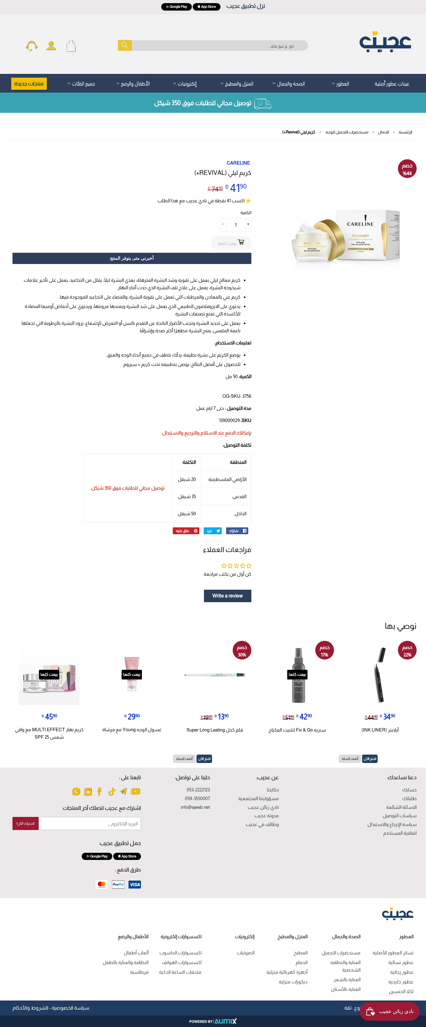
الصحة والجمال (290, 83)
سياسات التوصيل (400, 815)
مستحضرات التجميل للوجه (347, 132)
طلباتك (409, 798)
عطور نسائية (401, 962)
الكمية (245, 212)
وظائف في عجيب (262, 824)
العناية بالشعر (347, 979)
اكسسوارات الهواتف (181, 962)
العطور (342, 83)
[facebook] (99, 795)
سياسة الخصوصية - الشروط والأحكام (50, 1007)
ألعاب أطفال (136, 952)
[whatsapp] (76, 795)
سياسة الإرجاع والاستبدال (392, 824)
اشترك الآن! (26, 823)
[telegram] (123, 795)
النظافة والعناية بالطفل (125, 962)
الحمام (301, 962)
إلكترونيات (186, 83)
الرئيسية (405, 132)
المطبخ (300, 952)
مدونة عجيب (266, 815)
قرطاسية (139, 972)
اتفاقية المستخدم (400, 833)
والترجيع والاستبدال (181, 432)
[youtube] (135, 795)
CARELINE (238, 163)
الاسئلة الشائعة (401, 807)
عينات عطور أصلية (392, 83)
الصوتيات (245, 952)
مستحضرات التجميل (341, 952)
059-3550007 (197, 798)
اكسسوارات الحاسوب (180, 952)
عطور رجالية (402, 972)
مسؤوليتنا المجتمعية (258, 798)
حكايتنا (273, 789)
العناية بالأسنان (346, 989)
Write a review (227, 595)
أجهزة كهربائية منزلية (286, 972)
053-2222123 (198, 789)
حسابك (409, 789)
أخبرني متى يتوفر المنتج (132, 258)
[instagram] (88, 795)
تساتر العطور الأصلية (393, 952)
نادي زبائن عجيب (263, 807)
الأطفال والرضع (135, 83)
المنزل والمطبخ (238, 83)
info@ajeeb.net (195, 807)
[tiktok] (111, 795)
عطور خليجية (401, 981)
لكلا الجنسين (401, 991)
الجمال (383, 132)
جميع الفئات (83, 83)
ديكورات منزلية (293, 981)
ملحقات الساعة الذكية (180, 972)
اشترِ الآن (370, 759)
